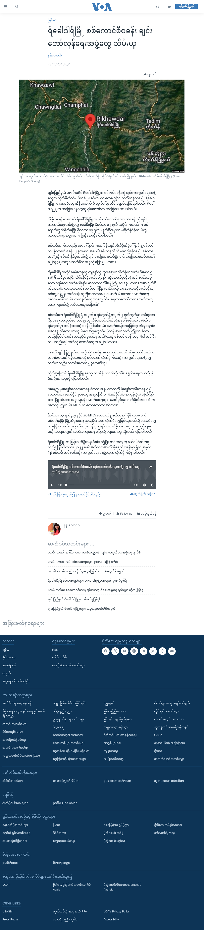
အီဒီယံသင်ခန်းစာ (12, 781)
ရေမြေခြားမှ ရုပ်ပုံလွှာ (116, 824)
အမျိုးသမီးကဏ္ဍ (114, 758)
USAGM (7, 911)
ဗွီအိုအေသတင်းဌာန (67, 471)
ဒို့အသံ (158, 750)
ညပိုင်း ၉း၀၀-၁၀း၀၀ (65, 803)
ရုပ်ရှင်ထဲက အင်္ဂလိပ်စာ (117, 781)
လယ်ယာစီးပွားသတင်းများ (68, 743)
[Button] (149, 74)
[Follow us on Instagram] (134, 651)
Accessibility (111, 919)
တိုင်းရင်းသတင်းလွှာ (166, 711)
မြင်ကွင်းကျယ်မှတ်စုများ (118, 719)
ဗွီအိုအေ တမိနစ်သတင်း (168, 824)
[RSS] (153, 651)
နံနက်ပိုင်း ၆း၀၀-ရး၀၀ (15, 803)
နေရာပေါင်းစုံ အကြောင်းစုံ (169, 743)
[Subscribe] (172, 651)
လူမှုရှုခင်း (109, 703)
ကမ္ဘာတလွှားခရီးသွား (116, 727)
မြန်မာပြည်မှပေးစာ (115, 711)
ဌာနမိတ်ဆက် (10, 862)
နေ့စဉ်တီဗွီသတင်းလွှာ (15, 824)
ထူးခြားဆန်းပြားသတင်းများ (69, 758)
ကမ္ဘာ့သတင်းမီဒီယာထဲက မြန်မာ (21, 755)
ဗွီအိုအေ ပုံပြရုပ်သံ (114, 840)
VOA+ (6, 885)
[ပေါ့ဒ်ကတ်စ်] (162, 651)
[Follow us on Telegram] (143, 651)
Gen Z (158, 735)
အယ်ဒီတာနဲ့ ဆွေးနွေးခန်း (17, 703)
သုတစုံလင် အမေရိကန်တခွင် (171, 727)
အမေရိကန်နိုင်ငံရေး (14, 740)
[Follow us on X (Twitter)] (115, 651)
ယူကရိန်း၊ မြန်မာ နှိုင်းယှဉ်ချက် (71, 750)
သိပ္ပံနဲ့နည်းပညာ (62, 711)
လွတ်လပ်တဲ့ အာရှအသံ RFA (70, 911)
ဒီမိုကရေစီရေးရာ (12, 732)
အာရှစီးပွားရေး (112, 743)
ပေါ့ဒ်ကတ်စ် (59, 657)
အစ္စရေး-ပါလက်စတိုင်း (16, 681)
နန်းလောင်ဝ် (55, 55)
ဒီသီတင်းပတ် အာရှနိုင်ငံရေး (120, 735)
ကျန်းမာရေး (111, 750)
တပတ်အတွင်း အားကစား (68, 735)
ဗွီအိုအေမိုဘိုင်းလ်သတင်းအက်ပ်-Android (123, 887)
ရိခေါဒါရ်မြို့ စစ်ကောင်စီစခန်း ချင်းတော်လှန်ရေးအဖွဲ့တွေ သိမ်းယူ (95, 466)
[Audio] (157, 7)
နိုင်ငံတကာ (8, 657)
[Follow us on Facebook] (106, 651)
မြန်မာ (52, 20)
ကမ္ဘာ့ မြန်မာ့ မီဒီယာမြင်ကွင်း (69, 703)
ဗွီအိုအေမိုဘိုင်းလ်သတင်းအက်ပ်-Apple (72, 887)
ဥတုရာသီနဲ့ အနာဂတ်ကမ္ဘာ (68, 719)
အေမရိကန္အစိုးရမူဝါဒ (65, 919)
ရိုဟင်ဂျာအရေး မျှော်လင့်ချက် (172, 703)
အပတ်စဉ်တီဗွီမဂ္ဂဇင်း (14, 840)
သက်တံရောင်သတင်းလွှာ (169, 758)
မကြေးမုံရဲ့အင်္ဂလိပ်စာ (65, 781)
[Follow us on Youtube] (124, 651)
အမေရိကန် (9, 665)
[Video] (169, 7)
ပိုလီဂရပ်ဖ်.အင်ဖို (113, 832)
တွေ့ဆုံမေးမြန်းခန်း (64, 840)
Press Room (10, 919)
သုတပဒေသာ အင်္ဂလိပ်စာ (169, 781)
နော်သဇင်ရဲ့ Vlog (164, 832)
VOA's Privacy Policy (116, 911)
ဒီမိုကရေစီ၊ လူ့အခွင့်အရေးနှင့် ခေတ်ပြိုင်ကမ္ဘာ (23, 714)
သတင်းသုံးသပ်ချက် (14, 724)
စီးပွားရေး (59, 727)
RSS (55, 649)
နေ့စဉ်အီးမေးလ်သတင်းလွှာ (68, 665)
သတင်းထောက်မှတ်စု (15, 747)
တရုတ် (6, 673)
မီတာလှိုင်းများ (61, 862)
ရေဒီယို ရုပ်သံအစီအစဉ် (16, 832)
